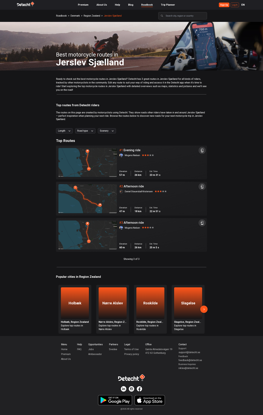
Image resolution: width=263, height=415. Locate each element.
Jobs (91, 349)
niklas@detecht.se (188, 368)
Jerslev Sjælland (113, 15)
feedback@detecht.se (190, 360)
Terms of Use (131, 349)
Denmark (75, 15)
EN (243, 4)
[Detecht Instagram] (131, 389)
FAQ (79, 349)
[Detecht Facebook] (139, 389)
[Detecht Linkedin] (123, 389)
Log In (235, 5)
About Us (101, 4)
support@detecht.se (189, 352)
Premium (83, 4)
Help (117, 4)
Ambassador (95, 354)
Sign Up (224, 5)
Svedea (113, 349)
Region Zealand (92, 15)
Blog (130, 4)
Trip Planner (168, 4)
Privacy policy (131, 354)
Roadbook (147, 4)
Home (64, 349)
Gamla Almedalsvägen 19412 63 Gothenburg (158, 351)
